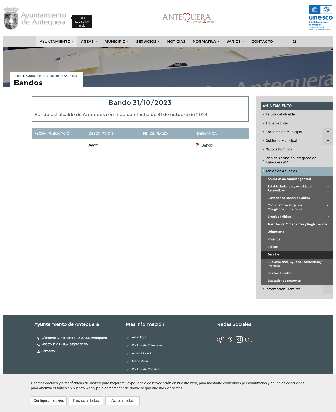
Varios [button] (237, 43)
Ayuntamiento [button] (58, 43)
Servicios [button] (149, 43)
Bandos (273, 254)
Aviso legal (139, 337)
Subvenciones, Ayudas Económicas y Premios (295, 264)
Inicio (17, 76)
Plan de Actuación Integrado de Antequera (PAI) (291, 160)
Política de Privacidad (147, 345)
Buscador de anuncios (284, 280)
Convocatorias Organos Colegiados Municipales (285, 207)
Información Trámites (283, 289)
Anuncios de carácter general (289, 179)
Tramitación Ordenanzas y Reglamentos (297, 224)
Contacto (262, 41)
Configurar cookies (48, 401)
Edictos (273, 247)
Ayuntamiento (35, 76)
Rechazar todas (86, 401)
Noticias (176, 41)
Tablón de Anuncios (63, 76)
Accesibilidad (141, 353)
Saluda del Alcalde (280, 114)
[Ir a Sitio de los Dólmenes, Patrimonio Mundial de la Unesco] (321, 18)
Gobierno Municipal (281, 140)
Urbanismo (276, 231)
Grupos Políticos (279, 149)
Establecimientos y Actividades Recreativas (290, 188)
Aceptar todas (122, 401)
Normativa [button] (208, 43)
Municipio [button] (118, 43)
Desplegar (328, 132)
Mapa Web (140, 361)
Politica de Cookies (145, 369)
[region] (168, 393)
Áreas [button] (91, 43)
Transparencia (277, 123)
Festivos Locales (279, 273)
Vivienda (274, 239)
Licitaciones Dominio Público (289, 198)
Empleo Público (279, 216)
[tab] (297, 114)
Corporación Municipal (284, 132)
